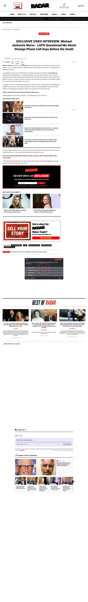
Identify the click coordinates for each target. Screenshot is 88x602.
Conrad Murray (16, 29)
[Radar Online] (40, 6)
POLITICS (33, 14)
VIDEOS (63, 14)
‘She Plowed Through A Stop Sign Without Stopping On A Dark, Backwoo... (29, 251)
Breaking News (46, 245)
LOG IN (81, 5)
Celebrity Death (9, 247)
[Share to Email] (22, 61)
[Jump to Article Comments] (3, 61)
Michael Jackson (34, 245)
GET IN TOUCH (46, 238)
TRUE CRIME (44, 14)
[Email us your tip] (18, 8)
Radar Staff (7, 58)
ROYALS (54, 14)
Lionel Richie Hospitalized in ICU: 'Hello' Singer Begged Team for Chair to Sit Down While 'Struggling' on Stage (61, 18)
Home (4, 29)
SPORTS (72, 14)
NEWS (12, 14)
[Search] (5, 6)
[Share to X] (12, 61)
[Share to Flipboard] (17, 61)
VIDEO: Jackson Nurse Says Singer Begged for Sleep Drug (21, 92)
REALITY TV (22, 14)
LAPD (25, 245)
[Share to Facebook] (7, 61)
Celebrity (8, 29)
